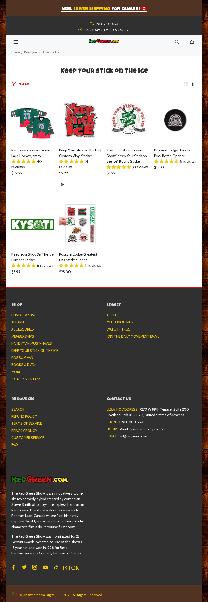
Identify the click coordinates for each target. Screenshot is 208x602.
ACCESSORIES (22, 329)
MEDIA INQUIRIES (120, 322)
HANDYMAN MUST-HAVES (31, 343)
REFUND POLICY (24, 416)
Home (15, 52)
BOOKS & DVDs (23, 364)
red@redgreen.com (133, 436)
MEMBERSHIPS (22, 336)
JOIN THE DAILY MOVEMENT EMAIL (133, 336)
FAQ (14, 444)
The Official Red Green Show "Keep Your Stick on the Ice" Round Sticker (127, 156)
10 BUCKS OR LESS (26, 379)
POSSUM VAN (22, 357)
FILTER (23, 84)
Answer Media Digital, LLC (43, 595)
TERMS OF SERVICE (26, 423)
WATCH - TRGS (118, 329)
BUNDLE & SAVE (23, 315)
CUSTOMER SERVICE (27, 437)
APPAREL (18, 322)
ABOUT (112, 315)
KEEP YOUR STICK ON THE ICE (34, 350)
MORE (16, 372)
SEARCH (17, 409)
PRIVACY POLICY (24, 430)
